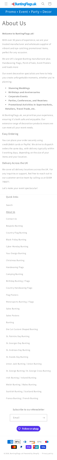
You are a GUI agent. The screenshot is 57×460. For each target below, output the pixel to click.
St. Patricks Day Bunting (17, 336)
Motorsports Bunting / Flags (20, 301)
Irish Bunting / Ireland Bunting (21, 377)
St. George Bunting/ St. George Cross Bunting (28, 370)
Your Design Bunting (16, 253)
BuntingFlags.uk (16, 453)
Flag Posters (12, 294)
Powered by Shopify (31, 453)
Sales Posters (12, 315)
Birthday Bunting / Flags (18, 281)
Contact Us (11, 218)
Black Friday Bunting (16, 239)
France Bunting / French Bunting (22, 398)
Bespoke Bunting (14, 225)
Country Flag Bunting (16, 232)
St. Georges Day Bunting (18, 343)
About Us (10, 212)
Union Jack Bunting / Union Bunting (23, 363)
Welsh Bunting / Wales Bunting (21, 384)
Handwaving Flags (15, 267)
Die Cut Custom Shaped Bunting (22, 329)
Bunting (10, 322)
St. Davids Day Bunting (17, 357)
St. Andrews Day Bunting (18, 350)
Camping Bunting (14, 274)
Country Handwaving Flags (19, 287)
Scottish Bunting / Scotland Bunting (23, 391)
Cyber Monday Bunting (17, 246)
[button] (6, 3)
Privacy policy (47, 453)
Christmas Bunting (15, 260)
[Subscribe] (43, 417)
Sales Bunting (13, 308)
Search (9, 205)
